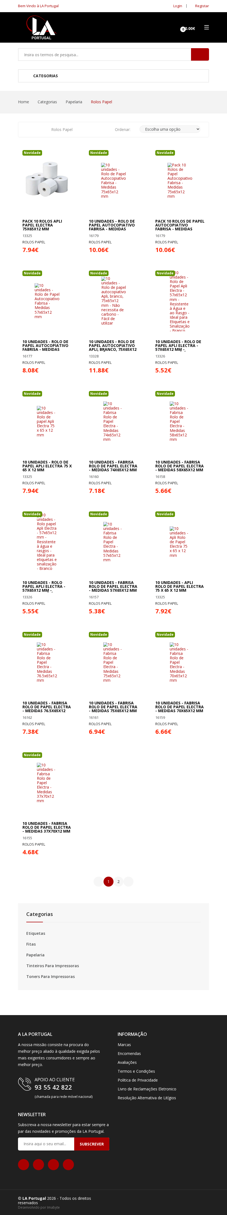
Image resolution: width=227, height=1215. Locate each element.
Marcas (124, 1044)
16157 (94, 597)
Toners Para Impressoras (50, 976)
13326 (160, 356)
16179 (94, 236)
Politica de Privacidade (138, 1080)
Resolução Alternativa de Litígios (147, 1097)
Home (23, 101)
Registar (201, 5)
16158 (160, 476)
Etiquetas (35, 933)
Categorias (45, 75)
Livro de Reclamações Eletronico (147, 1089)
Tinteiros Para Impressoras (52, 966)
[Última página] (128, 882)
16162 (27, 717)
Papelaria (74, 101)
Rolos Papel (33, 242)
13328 (94, 356)
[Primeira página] (99, 882)
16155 (27, 838)
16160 (94, 476)
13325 (27, 236)
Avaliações (127, 1062)
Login (177, 5)
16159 (160, 717)
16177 (27, 356)
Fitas (31, 944)
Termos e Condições (136, 1071)
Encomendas (129, 1053)
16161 (94, 717)
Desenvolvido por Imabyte (39, 1207)
